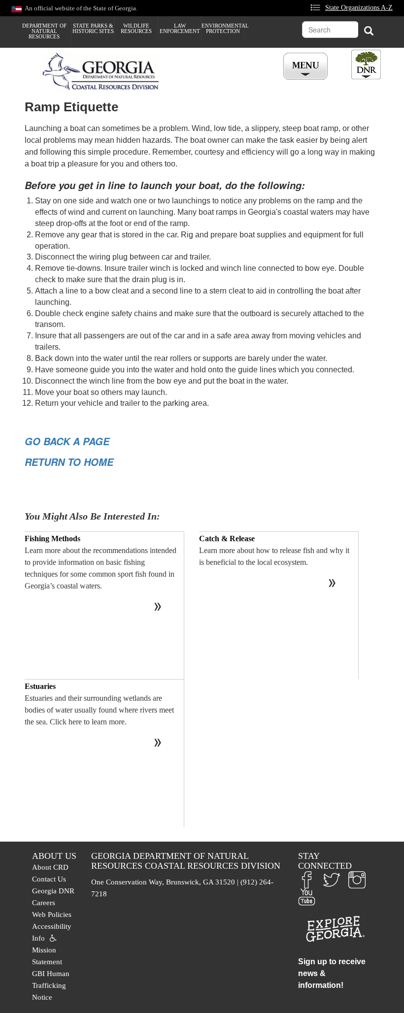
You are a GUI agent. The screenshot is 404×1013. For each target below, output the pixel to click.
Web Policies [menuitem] (51, 914)
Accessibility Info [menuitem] (51, 932)
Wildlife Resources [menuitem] (136, 28)
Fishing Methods (52, 538)
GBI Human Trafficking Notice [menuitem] (50, 985)
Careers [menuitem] (43, 903)
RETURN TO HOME (69, 462)
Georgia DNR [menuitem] (53, 891)
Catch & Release (227, 538)
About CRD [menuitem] (50, 867)
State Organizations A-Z (359, 7)
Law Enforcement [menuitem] (180, 28)
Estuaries (40, 686)
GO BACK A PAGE (67, 441)
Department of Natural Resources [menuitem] (44, 31)
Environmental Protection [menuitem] (223, 28)
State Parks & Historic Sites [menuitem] (93, 28)
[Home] (103, 71)
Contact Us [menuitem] (49, 879)
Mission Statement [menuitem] (47, 956)
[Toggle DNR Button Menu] (366, 64)
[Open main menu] (307, 67)
